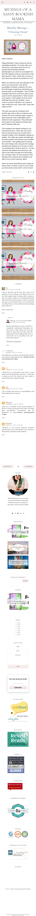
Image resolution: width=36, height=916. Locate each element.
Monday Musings (7, 172)
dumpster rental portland (18, 431)
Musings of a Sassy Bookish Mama (18, 14)
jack (7, 387)
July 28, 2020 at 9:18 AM (13, 289)
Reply (3, 313)
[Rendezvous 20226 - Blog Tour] (18, 554)
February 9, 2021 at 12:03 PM (14, 388)
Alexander (9, 423)
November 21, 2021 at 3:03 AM (14, 404)
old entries (28, 466)
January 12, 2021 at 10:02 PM (14, 369)
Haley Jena (9, 402)
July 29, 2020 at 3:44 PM (17, 322)
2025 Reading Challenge (18, 848)
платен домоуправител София (18, 413)
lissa (7, 288)
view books (25, 858)
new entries (7, 466)
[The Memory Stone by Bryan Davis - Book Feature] (18, 568)
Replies (10, 317)
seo (7, 368)
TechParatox (9, 351)
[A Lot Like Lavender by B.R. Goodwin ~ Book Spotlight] (18, 539)
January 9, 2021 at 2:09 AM (14, 352)
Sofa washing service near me (11, 393)
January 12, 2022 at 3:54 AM (14, 425)
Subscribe (18, 687)
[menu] (2, 2)
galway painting (19, 378)
